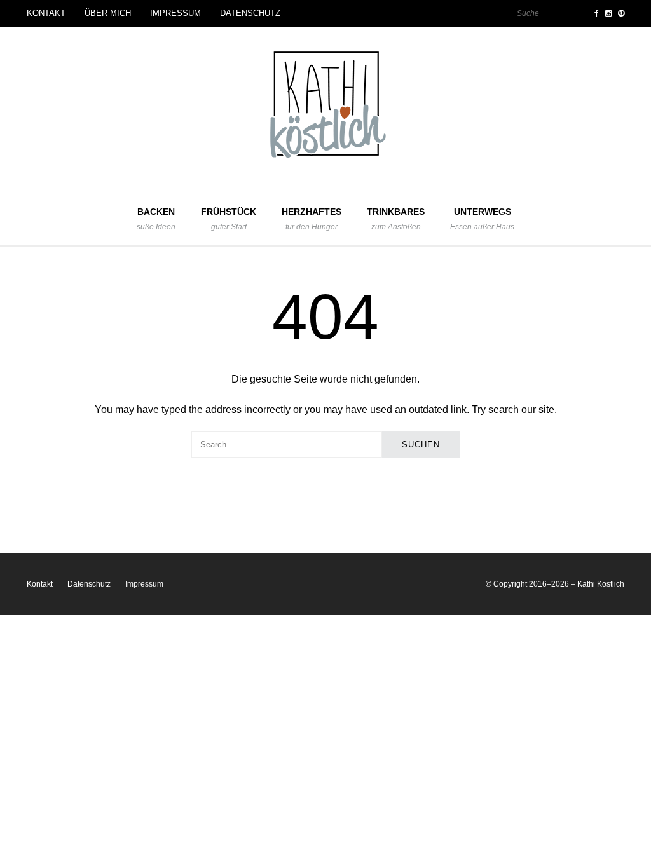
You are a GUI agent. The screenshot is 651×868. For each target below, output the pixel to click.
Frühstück (228, 219)
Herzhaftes (311, 219)
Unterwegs (482, 219)
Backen (156, 219)
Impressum (175, 13)
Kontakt (46, 13)
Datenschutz (250, 13)
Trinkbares (396, 219)
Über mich (108, 13)
